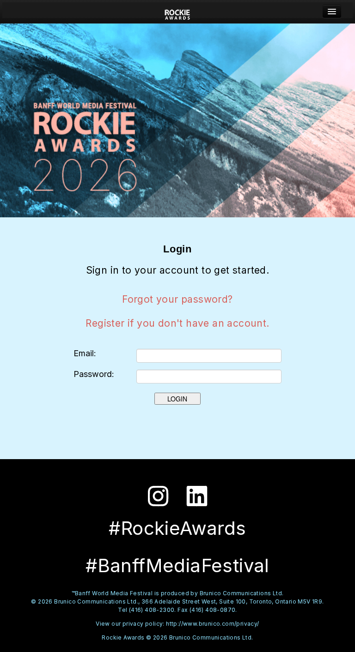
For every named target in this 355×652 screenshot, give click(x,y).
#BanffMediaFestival (177, 565)
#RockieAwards (177, 528)
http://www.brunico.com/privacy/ (212, 623)
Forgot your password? (177, 299)
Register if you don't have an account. (177, 323)
